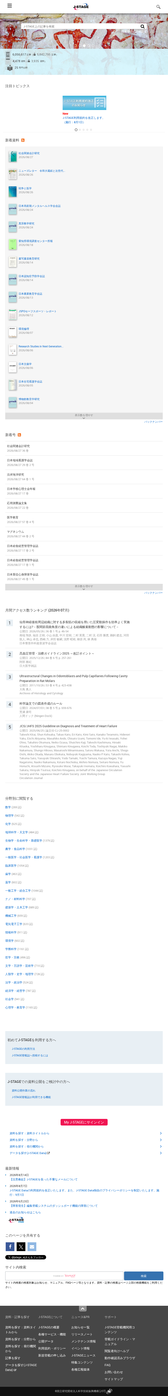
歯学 (8, 874)
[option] (84, 44)
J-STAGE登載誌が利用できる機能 (31, 1097)
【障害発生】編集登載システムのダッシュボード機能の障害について (54, 1206)
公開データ (46, 1341)
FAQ (107, 1365)
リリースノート (82, 1334)
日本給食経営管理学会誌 (22, 548)
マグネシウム (20, 534)
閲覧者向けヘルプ (117, 1351)
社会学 (9, 999)
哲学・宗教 (12, 957)
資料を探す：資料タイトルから (29, 1133)
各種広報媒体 (80, 1369)
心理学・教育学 (15, 1007)
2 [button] (80, 45)
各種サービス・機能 (52, 1334)
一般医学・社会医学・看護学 (23, 857)
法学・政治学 (13, 982)
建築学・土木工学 (16, 907)
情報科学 (11, 932)
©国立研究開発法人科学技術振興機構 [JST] (80, 1391)
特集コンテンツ (82, 1362)
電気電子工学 (13, 924)
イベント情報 (80, 1348)
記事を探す (13, 1358)
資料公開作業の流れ (23, 1090)
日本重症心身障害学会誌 (22, 576)
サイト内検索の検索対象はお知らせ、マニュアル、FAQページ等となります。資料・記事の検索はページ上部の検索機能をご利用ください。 (84, 1285)
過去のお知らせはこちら (25, 1212)
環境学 (9, 941)
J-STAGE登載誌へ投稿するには (30, 1055)
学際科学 (11, 949)
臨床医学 (11, 866)
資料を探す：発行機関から (27, 1146)
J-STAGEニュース (83, 1355)
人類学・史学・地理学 (19, 974)
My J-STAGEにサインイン (84, 1122)
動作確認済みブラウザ (120, 1358)
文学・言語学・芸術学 (19, 966)
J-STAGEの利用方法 (23, 1048)
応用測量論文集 (18, 505)
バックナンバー (153, 421)
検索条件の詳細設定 (134, 31)
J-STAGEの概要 (49, 1327)
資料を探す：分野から (24, 1140)
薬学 (8, 882)
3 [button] (84, 45)
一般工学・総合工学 (18, 891)
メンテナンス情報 (83, 1341)
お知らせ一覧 (80, 1327)
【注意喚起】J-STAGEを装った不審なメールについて (44, 1179)
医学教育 (20, 519)
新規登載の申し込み (52, 1355)
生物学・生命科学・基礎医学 (23, 840)
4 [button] (88, 45)
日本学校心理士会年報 (21, 491)
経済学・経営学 (15, 991)
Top (83, 1308)
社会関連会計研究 (18, 448)
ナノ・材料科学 (15, 899)
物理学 (9, 815)
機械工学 (11, 916)
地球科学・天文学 (16, 832)
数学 (8, 807)
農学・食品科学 (15, 849)
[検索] (142, 26)
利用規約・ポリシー (52, 1348)
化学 (8, 824)
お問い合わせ (114, 1372)
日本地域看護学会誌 (20, 462)
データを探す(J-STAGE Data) (28, 1153)
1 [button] (75, 45)
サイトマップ (114, 1379)
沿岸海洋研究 (20, 477)
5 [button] (93, 45)
